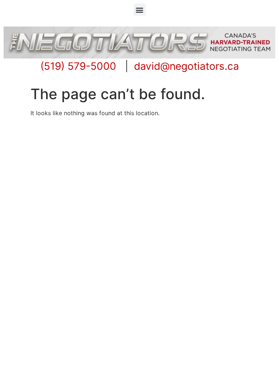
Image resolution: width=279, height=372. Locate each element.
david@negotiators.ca (186, 66)
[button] (140, 10)
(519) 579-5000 (78, 66)
